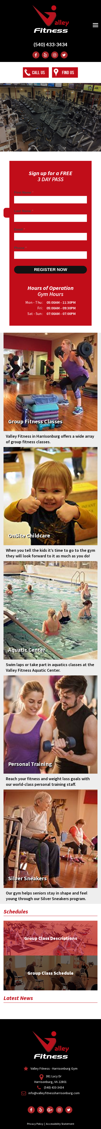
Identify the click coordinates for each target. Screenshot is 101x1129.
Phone (20, 248)
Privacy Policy (35, 1123)
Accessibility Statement (60, 1123)
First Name (23, 192)
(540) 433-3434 (50, 44)
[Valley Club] (50, 18)
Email (19, 229)
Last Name (23, 211)
